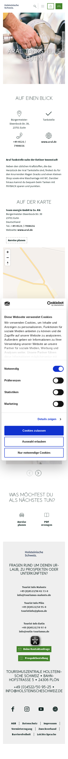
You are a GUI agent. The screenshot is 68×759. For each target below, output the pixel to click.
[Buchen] (59, 6)
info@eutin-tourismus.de (34, 631)
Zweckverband (47, 729)
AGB (13, 723)
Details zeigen (47, 419)
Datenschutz (29, 723)
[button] (50, 6)
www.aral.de (48, 141)
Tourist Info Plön (34, 603)
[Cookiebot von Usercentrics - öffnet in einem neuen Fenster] (48, 303)
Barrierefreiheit (21, 734)
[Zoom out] (7, 257)
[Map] (34, 285)
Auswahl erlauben (34, 441)
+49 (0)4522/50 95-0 (34, 607)
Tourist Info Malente (34, 587)
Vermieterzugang (22, 729)
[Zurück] (30, 473)
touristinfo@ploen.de (34, 611)
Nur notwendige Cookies (34, 452)
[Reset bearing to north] (7, 263)
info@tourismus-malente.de (34, 595)
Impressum (50, 723)
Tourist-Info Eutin (34, 623)
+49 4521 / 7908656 (23, 226)
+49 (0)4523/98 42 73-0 (34, 591)
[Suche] (35, 6)
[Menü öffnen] (43, 6)
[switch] (58, 380)
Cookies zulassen (34, 430)
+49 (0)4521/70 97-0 (34, 627)
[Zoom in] (7, 252)
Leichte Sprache (46, 734)
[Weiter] (38, 473)
